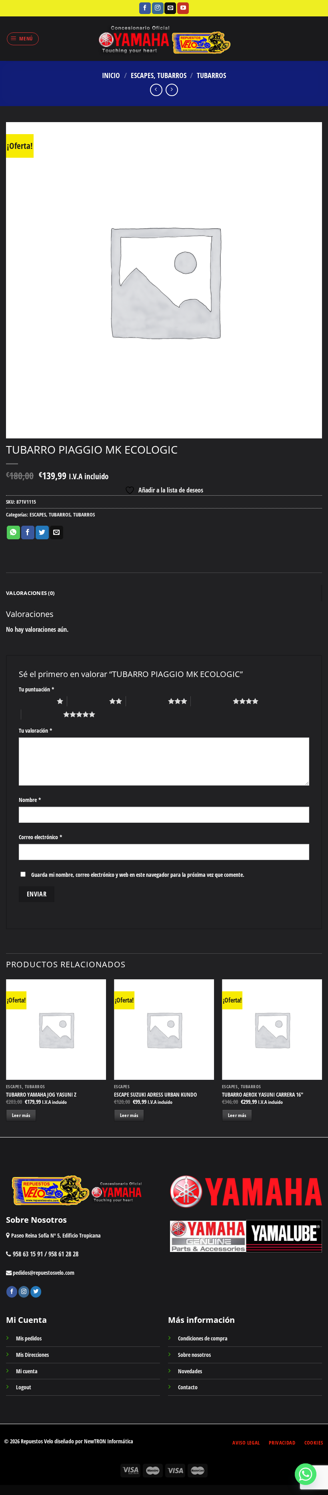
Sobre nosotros (194, 1354)
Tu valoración (35, 730)
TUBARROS (211, 75)
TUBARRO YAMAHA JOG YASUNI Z (41, 1094)
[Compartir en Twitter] (42, 532)
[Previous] (6, 1057)
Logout (23, 1387)
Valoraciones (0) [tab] (30, 593)
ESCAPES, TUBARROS (158, 75)
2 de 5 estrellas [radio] (88, 701)
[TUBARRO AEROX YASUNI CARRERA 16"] (272, 1029)
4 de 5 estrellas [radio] (212, 701)
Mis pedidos (29, 1338)
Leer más (21, 1115)
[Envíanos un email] (170, 8)
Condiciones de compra (203, 1338)
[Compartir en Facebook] (27, 532)
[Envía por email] (56, 532)
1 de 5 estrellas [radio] (36, 701)
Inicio (111, 75)
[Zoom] (16, 428)
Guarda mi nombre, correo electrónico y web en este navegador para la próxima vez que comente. (137, 874)
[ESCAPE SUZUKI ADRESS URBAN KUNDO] (164, 1029)
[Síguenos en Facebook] (145, 8)
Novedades (190, 1371)
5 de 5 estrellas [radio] (42, 714)
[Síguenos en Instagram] (158, 8)
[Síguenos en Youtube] (183, 8)
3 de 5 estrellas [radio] (147, 701)
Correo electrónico (40, 837)
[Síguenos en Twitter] (35, 1291)
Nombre (30, 800)
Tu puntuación (36, 689)
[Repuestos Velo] (164, 38)
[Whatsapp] (305, 1474)
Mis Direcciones (32, 1354)
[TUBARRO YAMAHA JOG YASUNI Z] (56, 1029)
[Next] (322, 1057)
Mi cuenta (27, 1371)
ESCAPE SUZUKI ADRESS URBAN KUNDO (155, 1094)
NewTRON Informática (108, 1441)
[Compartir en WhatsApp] (13, 532)
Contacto (188, 1387)
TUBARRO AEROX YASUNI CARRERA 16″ (262, 1094)
